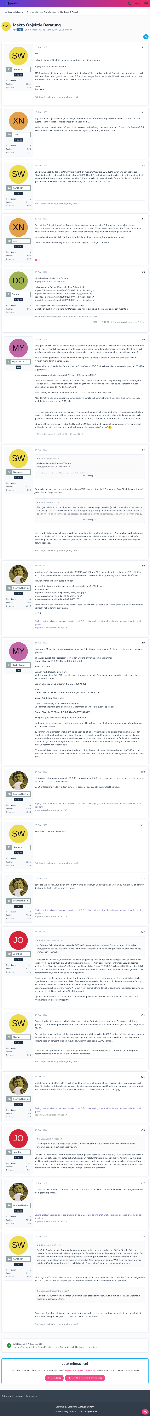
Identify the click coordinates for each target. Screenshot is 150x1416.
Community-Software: (75, 1406)
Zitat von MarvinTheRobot (54, 1290)
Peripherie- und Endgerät (56, 1347)
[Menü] (146, 4)
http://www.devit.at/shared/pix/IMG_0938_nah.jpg (59, 592)
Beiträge (10, 87)
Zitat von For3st (48, 502)
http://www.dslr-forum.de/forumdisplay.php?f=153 (109, 750)
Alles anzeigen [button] (89, 475)
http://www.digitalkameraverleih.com (53, 987)
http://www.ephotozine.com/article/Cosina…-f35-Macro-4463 (64, 375)
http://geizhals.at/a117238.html (50, 281)
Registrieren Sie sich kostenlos (80, 1370)
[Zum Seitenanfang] (145, 1412)
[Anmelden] (137, 3)
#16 (143, 1130)
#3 (143, 165)
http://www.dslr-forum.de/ (70, 649)
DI (141, 322)
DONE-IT (96, 322)
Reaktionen (11, 80)
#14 (143, 1015)
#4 (143, 218)
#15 (143, 1076)
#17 (143, 1183)
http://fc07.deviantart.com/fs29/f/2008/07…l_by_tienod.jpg (63, 296)
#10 (143, 771)
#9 (143, 642)
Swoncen (33, 29)
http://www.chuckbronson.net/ (49, 627)
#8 (143, 565)
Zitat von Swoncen (50, 940)
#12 (143, 878)
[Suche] (130, 4)
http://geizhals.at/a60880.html (49, 66)
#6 (143, 339)
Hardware (80, 1347)
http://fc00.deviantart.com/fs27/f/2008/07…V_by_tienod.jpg (63, 293)
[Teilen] (146, 36)
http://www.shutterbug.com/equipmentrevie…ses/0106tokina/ (72, 586)
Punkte (9, 84)
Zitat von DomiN (49, 458)
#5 (143, 272)
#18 (143, 1236)
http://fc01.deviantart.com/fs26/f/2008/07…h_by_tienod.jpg (63, 300)
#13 (143, 931)
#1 (143, 47)
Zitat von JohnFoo (49, 1245)
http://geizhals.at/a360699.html (76, 175)
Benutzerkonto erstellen (85, 1378)
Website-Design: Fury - (75, 1411)
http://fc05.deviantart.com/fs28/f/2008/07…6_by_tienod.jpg (63, 290)
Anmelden (54, 1378)
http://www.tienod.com (126, 322)
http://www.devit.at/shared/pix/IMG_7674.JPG (57, 596)
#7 (143, 449)
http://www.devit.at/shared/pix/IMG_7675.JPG (57, 599)
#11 (143, 825)
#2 (143, 112)
